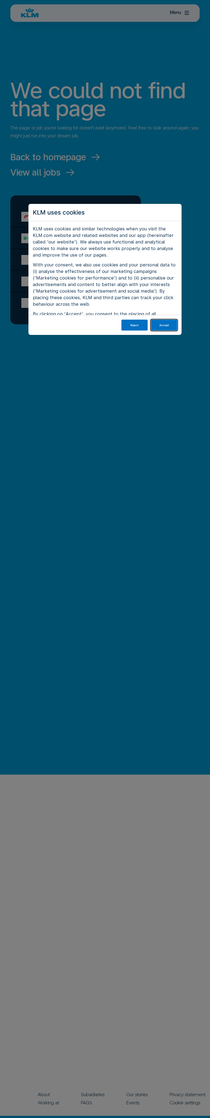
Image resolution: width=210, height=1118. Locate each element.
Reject (134, 325)
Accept (164, 325)
